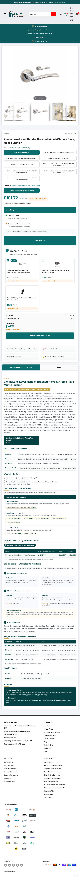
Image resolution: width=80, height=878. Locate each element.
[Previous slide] (6, 73)
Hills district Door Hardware (53, 765)
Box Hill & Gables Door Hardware (54, 785)
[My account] (61, 14)
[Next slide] (74, 73)
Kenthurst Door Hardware (52, 778)
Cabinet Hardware (10, 772)
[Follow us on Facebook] (5, 865)
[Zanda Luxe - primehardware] (40, 111)
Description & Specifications (21, 367)
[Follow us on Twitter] (9, 865)
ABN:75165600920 (10, 737)
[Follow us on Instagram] (13, 865)
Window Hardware (10, 769)
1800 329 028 (71, 16)
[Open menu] (5, 14)
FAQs (59, 367)
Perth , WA (47, 797)
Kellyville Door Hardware (52, 775)
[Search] (53, 14)
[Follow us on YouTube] (21, 865)
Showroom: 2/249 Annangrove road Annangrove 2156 (20, 727)
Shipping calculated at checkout (22, 203)
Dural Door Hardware (51, 781)
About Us (47, 726)
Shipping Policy (49, 738)
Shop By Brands (9, 781)
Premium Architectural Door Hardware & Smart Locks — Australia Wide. (40, 2)
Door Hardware (9, 765)
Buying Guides (48, 745)
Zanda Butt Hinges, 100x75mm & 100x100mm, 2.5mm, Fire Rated (56, 271)
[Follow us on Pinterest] (17, 865)
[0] (76, 14)
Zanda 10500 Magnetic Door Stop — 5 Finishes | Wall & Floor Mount (21, 299)
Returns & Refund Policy (52, 732)
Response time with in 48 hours (14, 744)
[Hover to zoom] (40, 74)
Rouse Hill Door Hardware (52, 772)
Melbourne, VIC (49, 791)
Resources (7, 778)
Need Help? (72, 9)
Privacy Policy (48, 729)
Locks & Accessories (11, 775)
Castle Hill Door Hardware (52, 769)
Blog (45, 742)
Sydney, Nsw (48, 762)
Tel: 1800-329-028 (10, 734)
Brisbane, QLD (48, 794)
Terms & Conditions (50, 735)
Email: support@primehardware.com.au (17, 731)
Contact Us (47, 748)
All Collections (8, 762)
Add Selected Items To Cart (40, 336)
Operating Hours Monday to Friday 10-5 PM (18, 741)
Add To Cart (40, 240)
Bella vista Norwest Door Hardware (55, 788)
